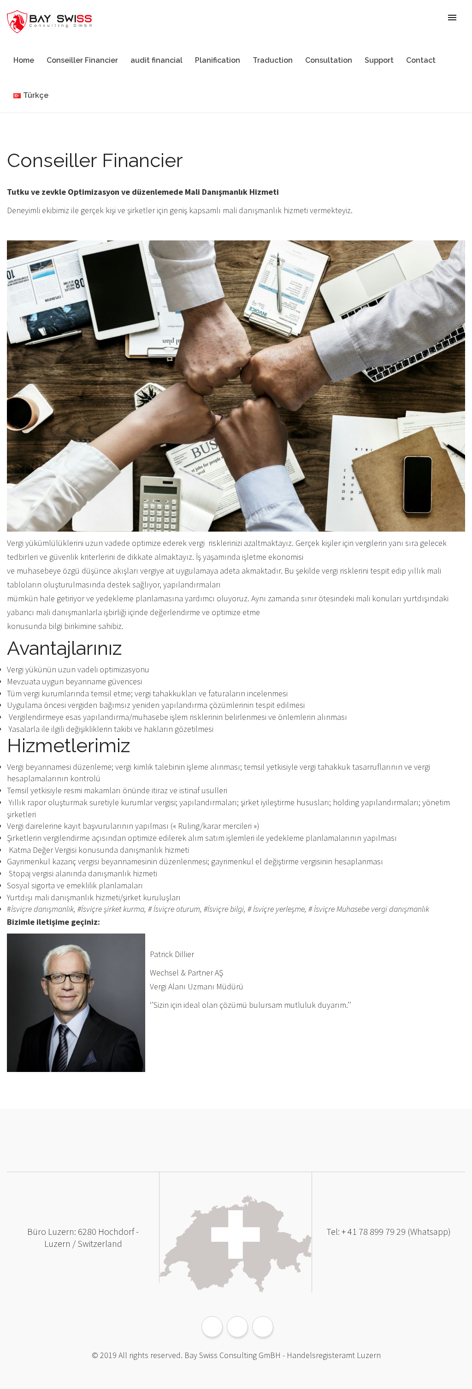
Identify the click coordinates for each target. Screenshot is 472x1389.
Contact (421, 60)
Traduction (273, 60)
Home (23, 60)
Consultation (328, 60)
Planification (217, 60)
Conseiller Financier (82, 60)
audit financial (156, 60)
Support (379, 60)
